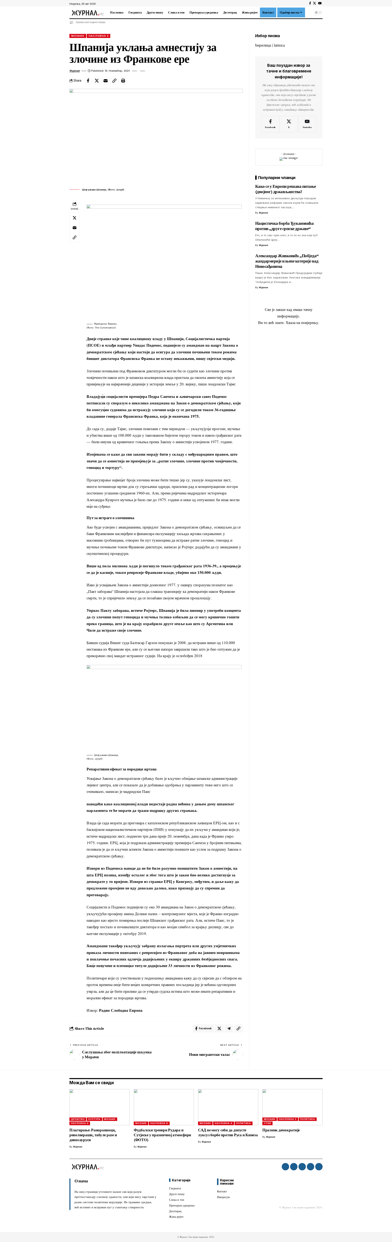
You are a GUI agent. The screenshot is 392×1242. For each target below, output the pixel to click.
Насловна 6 (159, 1123)
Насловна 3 (287, 1119)
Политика (243, 1123)
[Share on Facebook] (88, 81)
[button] (309, 12)
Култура (94, 1119)
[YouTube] (320, 3)
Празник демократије (281, 1130)
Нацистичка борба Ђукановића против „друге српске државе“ (284, 226)
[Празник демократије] (292, 1107)
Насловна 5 (99, 35)
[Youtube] (307, 124)
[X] (314, 3)
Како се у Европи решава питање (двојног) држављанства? (285, 189)
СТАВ (267, 1123)
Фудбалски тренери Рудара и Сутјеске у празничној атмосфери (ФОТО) (162, 1135)
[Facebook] (310, 3)
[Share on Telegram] (229, 1028)
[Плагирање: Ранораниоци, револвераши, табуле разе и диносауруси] (99, 1107)
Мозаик (77, 35)
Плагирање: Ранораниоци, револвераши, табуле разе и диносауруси (93, 1135)
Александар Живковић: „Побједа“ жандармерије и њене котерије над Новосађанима (287, 261)
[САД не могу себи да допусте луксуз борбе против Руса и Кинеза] (228, 1107)
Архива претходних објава (90, 22)
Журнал (74, 70)
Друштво (78, 1119)
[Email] (105, 81)
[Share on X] (97, 81)
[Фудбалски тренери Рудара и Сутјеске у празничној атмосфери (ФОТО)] (164, 1107)
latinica (279, 45)
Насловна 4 (80, 1123)
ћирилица (263, 45)
